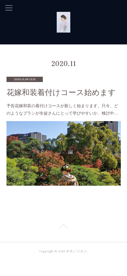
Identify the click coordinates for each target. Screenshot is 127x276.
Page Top (63, 227)
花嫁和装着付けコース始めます (61, 92)
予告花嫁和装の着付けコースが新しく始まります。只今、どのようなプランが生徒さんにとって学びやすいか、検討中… (62, 109)
